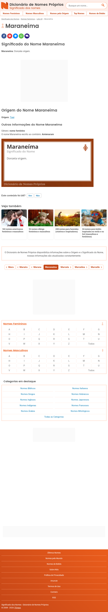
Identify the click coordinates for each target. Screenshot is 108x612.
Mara (11, 267)
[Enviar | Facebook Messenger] (15, 36)
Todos (91, 343)
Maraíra (24, 267)
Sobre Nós (54, 569)
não (38, 195)
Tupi (12, 117)
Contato (54, 592)
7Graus (17, 608)
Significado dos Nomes (10, 19)
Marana (37, 267)
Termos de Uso (54, 586)
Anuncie (54, 581)
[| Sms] (27, 36)
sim (30, 195)
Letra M (39, 19)
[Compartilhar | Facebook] (3, 36)
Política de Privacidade (54, 575)
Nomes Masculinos (15, 350)
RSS (54, 597)
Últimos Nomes (54, 553)
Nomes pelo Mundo (54, 558)
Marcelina (80, 267)
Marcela (65, 267)
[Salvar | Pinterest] (9, 36)
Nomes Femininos (28, 19)
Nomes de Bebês (54, 564)
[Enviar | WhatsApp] (21, 36)
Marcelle (95, 267)
